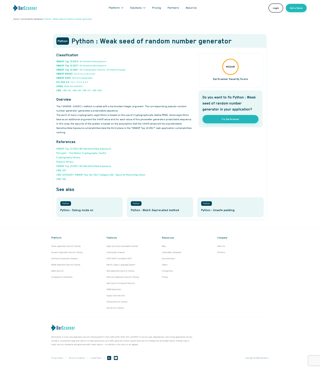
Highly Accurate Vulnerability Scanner (122, 246)
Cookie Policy (96, 358)
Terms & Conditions (77, 358)
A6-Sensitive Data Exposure (93, 61)
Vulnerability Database (171, 252)
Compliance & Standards (61, 277)
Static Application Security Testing (65, 246)
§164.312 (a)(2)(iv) (73, 86)
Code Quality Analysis (116, 252)
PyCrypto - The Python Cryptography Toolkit (81, 153)
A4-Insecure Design (116, 70)
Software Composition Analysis (64, 258)
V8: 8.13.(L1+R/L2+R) (84, 74)
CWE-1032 (97, 90)
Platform (114, 7)
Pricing (156, 7)
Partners (173, 7)
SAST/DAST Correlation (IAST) (119, 258)
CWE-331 (67, 90)
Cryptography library (68, 157)
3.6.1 (72, 82)
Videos (165, 265)
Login (276, 8)
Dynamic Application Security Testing (66, 252)
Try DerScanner (230, 119)
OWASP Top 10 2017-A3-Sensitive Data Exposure (83, 166)
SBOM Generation (114, 289)
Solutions (136, 7)
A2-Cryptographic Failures (92, 70)
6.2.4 (79, 82)
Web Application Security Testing (120, 271)
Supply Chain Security (116, 295)
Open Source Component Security (121, 283)
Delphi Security (57, 271)
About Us (191, 7)
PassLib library (65, 161)
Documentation (168, 258)
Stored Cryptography (82, 78)
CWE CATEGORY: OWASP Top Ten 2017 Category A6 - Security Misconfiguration (101, 174)
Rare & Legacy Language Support (121, 265)
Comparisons (167, 271)
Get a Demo (296, 8)
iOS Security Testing (115, 308)
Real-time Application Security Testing (123, 277)
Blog (164, 246)
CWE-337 (86, 90)
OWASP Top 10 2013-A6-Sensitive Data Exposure (83, 148)
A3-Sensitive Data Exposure (93, 65)
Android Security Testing (117, 302)
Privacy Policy (57, 358)
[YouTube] (116, 358)
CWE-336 (76, 90)
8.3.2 (85, 82)
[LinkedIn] (109, 358)
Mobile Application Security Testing (65, 265)
